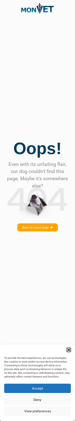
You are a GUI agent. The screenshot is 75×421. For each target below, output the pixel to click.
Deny (37, 400)
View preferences (37, 411)
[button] (69, 350)
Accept (37, 388)
